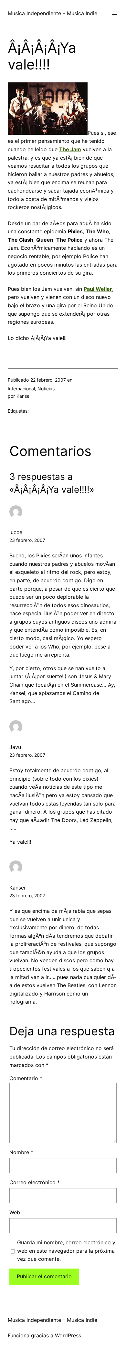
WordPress (68, 1335)
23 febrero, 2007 (27, 540)
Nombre (21, 1152)
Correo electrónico (34, 1182)
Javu (15, 747)
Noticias (46, 388)
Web (14, 1212)
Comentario (25, 1078)
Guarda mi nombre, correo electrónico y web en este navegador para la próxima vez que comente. (66, 1250)
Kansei (17, 887)
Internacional (21, 388)
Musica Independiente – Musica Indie (52, 13)
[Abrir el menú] (114, 13)
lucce (15, 532)
